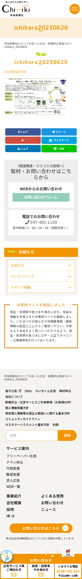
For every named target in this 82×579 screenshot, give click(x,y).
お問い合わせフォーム (41, 197)
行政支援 (13, 468)
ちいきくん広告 (45, 391)
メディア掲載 (21, 287)
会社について (14, 396)
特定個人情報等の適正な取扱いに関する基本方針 (37, 413)
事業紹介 (13, 496)
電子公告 (11, 391)
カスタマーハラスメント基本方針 (27, 424)
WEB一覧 (13, 486)
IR (8, 515)
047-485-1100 (43, 222)
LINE (61, 148)
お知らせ (17, 265)
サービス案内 (17, 448)
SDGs (28, 391)
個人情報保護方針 (17, 408)
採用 (10, 509)
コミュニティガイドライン (22, 419)
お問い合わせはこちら (41, 528)
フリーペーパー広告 (21, 455)
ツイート (60, 131)
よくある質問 (52, 496)
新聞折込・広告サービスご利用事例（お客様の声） (39, 402)
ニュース (48, 509)
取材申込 (65, 391)
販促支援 (13, 474)
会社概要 (13, 502)
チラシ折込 (14, 462)
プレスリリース (22, 276)
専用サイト (27, 326)
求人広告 (13, 480)
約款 (56, 424)
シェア (24, 131)
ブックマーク (61, 140)
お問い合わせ (52, 502)
